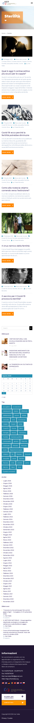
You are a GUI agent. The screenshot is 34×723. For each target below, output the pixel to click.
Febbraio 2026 (8, 493)
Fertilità (4, 63)
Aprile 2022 (7, 568)
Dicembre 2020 (8, 599)
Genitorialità (7, 441)
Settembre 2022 (8, 555)
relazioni (5, 454)
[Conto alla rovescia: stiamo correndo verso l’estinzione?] (17, 167)
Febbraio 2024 (8, 517)
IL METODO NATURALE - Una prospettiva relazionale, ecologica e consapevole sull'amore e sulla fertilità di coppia (17, 622)
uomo (27, 463)
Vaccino (20, 288)
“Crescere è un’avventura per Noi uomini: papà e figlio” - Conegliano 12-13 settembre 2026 (17, 612)
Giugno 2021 (7, 583)
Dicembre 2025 (8, 499)
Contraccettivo (6, 61)
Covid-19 (4, 125)
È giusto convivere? (9, 471)
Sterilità (15, 63)
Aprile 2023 (7, 537)
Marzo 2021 (7, 591)
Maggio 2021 (7, 586)
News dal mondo (21, 59)
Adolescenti (7, 411)
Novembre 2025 (8, 501)
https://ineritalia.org (11, 679)
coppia (5, 424)
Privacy (4, 718)
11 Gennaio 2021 (8, 286)
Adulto (16, 411)
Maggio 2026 (7, 486)
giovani (16, 441)
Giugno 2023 (7, 532)
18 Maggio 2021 (8, 59)
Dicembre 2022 (8, 547)
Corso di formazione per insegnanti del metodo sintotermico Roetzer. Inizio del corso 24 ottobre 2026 (16, 632)
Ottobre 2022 (7, 553)
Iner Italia (8, 616)
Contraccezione (16, 61)
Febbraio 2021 (7, 594)
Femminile (22, 432)
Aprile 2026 (7, 488)
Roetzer (19, 454)
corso (20, 424)
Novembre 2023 (8, 524)
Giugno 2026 (7, 483)
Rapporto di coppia (16, 450)
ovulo (5, 450)
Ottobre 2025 (7, 504)
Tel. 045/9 (5, 671)
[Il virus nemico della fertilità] (17, 223)
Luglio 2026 (7, 481)
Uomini (21, 63)
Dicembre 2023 (8, 522)
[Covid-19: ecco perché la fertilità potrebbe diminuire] (17, 112)
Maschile (24, 441)
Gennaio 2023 (7, 545)
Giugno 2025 (7, 506)
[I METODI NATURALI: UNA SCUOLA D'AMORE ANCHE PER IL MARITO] (4, 341)
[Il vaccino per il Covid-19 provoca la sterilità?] (17, 276)
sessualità (10, 63)
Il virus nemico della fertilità (16, 246)
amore (17, 415)
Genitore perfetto (16, 437)
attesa (24, 415)
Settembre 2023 (8, 529)
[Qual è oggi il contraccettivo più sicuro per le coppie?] (17, 46)
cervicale (6, 420)
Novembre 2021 (8, 578)
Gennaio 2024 (7, 519)
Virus (8, 127)
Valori (13, 467)
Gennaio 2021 (7, 596)
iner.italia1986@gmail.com (14, 676)
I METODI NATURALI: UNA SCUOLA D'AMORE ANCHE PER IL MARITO (20, 341)
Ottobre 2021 (7, 581)
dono (21, 428)
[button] (13, 697)
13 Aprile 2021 (7, 178)
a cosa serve (17, 407)
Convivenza (21, 420)
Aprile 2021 (6, 589)
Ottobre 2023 (7, 527)
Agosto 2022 (7, 558)
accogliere (6, 407)
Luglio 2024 (7, 514)
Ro (12, 454)
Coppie (24, 61)
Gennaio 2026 (7, 496)
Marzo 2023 (7, 540)
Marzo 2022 (7, 571)
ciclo (13, 420)
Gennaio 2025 (7, 511)
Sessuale (27, 454)
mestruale (6, 445)
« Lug (3, 397)
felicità (14, 432)
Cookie (10, 718)
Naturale (24, 445)
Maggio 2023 (7, 535)
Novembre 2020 (8, 601)
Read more (6, 97)
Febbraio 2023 (8, 542)
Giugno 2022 (7, 563)
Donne (29, 61)
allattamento (7, 415)
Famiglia (5, 432)
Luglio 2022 (7, 560)
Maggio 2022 (7, 565)
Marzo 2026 (7, 491)
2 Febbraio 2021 (8, 236)
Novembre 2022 (8, 550)
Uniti (12, 463)
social (14, 458)
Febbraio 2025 (8, 509)
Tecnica (5, 463)
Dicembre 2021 (8, 576)
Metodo (15, 445)
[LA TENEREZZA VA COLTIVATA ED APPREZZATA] (4, 366)
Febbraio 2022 (8, 573)
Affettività (24, 411)
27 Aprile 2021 (7, 123)
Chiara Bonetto (19, 127)
